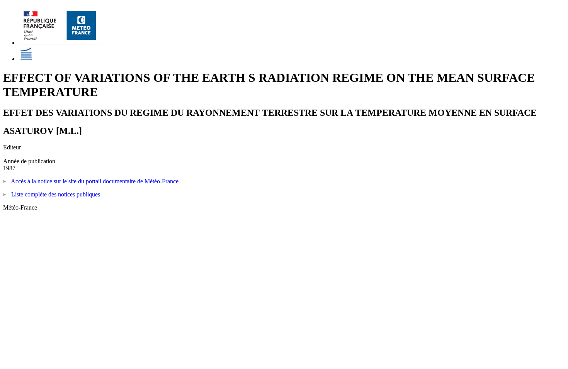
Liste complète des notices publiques (55, 194)
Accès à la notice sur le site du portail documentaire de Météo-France (95, 181)
